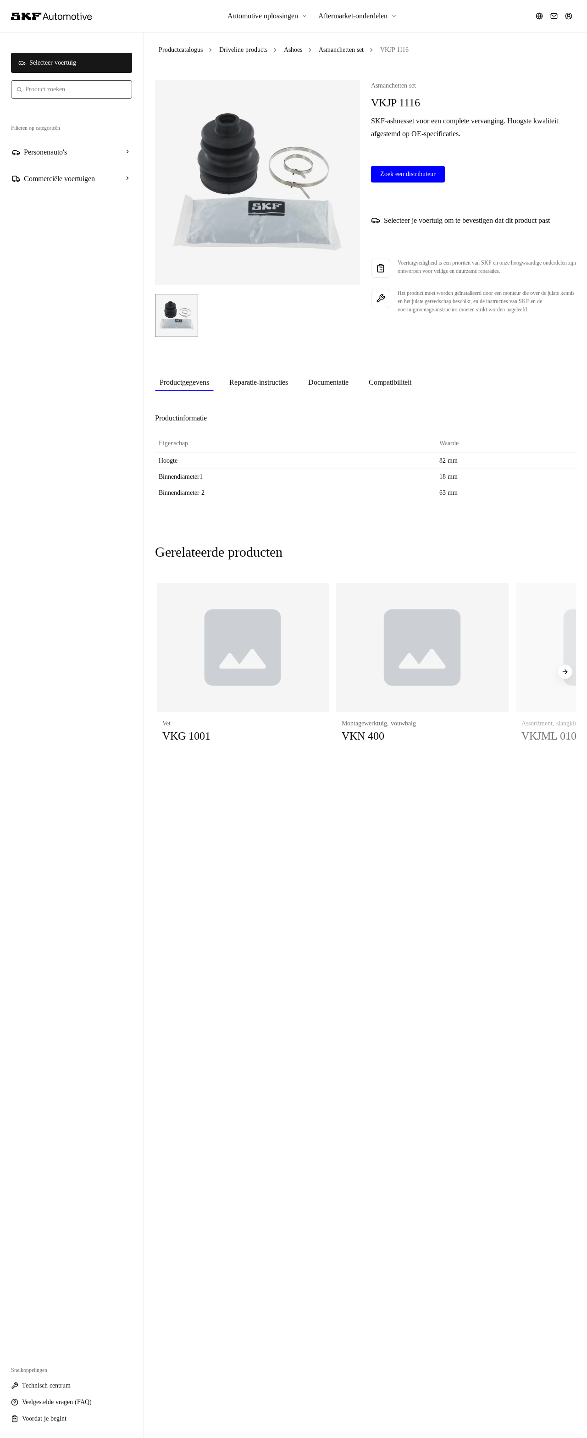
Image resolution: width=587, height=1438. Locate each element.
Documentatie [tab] (328, 382)
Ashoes (293, 49)
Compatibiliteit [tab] (390, 382)
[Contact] (554, 16)
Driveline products (243, 49)
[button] (243, 672)
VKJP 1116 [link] (394, 49)
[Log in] (568, 16)
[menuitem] (267, 16)
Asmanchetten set (341, 49)
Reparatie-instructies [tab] (258, 382)
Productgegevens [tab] (184, 382)
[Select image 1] (176, 315)
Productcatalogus (181, 49)
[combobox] (71, 89)
